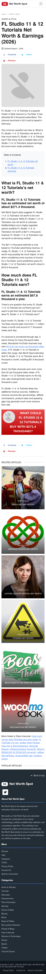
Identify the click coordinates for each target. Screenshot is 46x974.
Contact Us (6, 870)
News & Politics (7, 921)
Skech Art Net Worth (23, 504)
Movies (4, 913)
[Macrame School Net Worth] (23, 532)
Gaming (4, 906)
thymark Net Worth (23, 638)
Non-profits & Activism (10, 924)
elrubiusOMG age (24, 755)
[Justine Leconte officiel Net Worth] (23, 576)
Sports (4, 943)
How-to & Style (7, 909)
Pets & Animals (7, 932)
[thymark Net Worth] (23, 621)
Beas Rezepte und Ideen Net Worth (23, 683)
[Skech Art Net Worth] (23, 487)
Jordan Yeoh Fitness (30, 742)
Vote (3, 855)
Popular (4, 851)
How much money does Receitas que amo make (21, 738)
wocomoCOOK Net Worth (23, 727)
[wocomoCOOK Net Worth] (23, 710)
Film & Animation (8, 902)
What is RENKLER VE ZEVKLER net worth (22, 751)
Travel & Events (8, 951)
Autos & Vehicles (8, 887)
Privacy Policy (7, 866)
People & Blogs (7, 928)
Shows (4, 940)
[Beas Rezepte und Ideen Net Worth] (23, 665)
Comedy (5, 890)
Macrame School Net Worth (23, 549)
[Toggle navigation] (40, 3)
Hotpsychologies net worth (23, 749)
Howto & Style (14, 14)
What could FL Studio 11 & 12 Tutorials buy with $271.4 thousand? (26, 422)
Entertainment (7, 898)
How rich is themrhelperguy (14, 745)
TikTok (4, 862)
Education (5, 894)
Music (4, 917)
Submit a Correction (9, 873)
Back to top (39, 775)
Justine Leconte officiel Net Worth (23, 593)
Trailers (4, 947)
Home (3, 14)
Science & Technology (10, 936)
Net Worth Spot (17, 3)
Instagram (5, 858)
